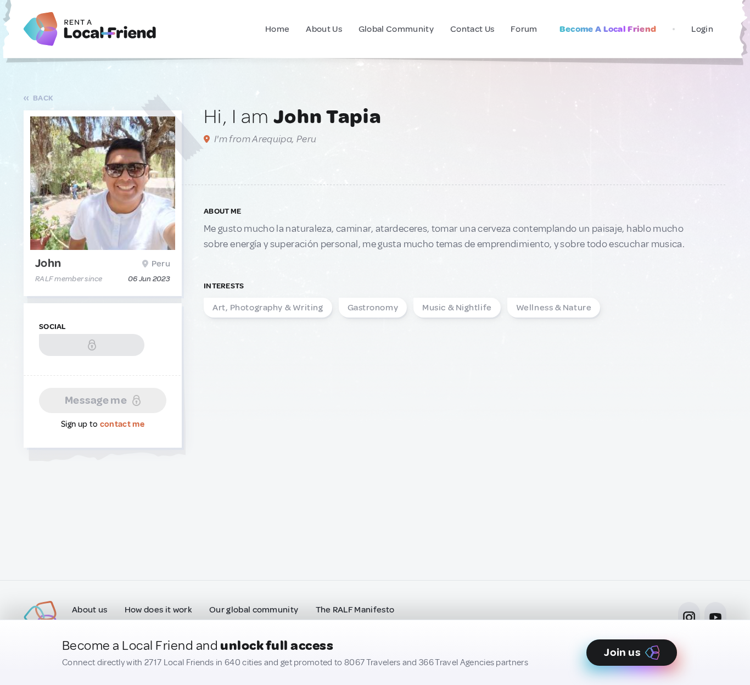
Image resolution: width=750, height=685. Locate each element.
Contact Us (472, 29)
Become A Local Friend (608, 29)
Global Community (396, 29)
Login (702, 29)
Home (277, 29)
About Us (324, 29)
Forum (524, 29)
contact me (122, 424)
